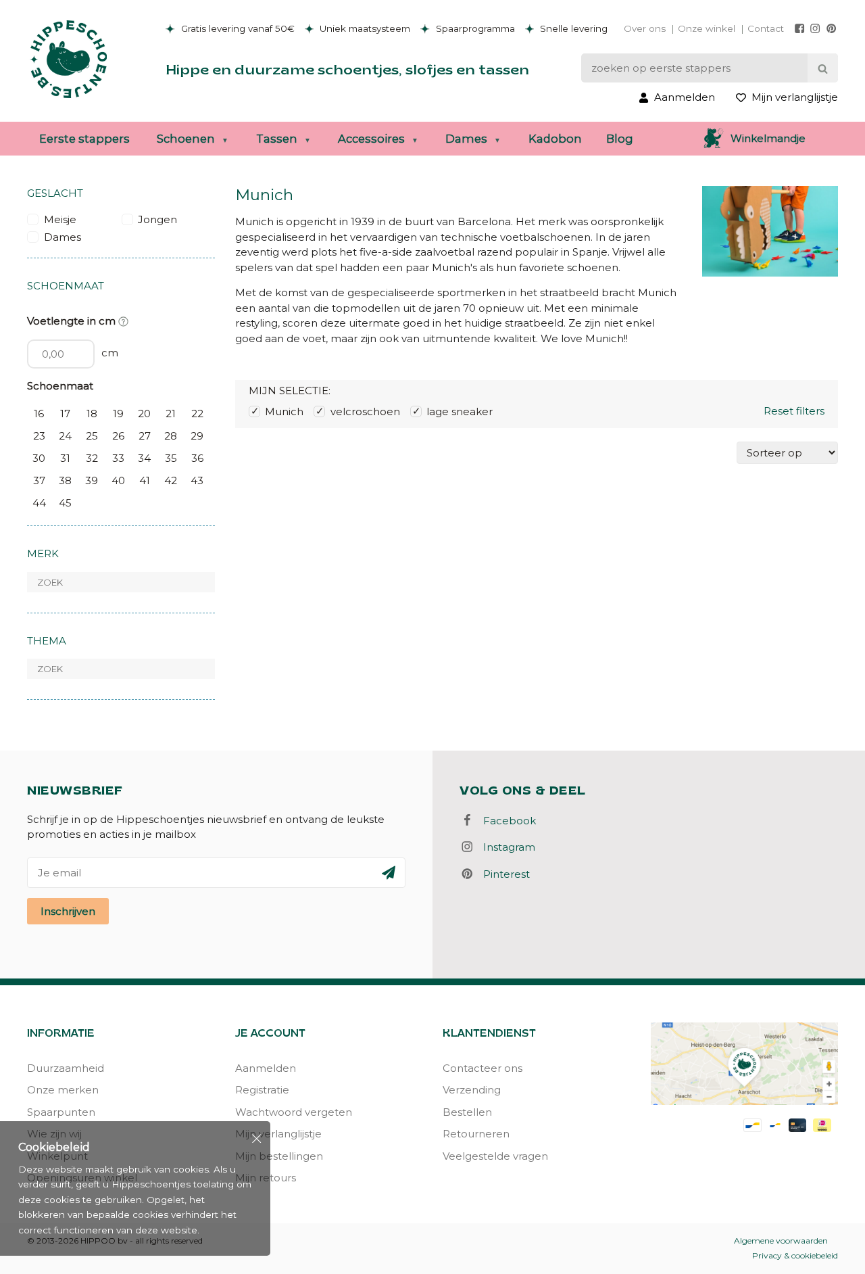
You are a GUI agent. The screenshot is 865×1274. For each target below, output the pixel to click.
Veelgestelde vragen (495, 1156)
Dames (466, 138)
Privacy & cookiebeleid (795, 1255)
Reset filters (794, 410)
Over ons (645, 28)
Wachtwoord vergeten (293, 1112)
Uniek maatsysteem (363, 28)
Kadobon (555, 138)
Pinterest (502, 874)
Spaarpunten (61, 1112)
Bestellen (467, 1112)
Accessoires (371, 138)
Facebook (505, 820)
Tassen (276, 138)
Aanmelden (265, 1068)
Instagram (505, 847)
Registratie (262, 1089)
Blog (619, 138)
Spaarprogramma (474, 28)
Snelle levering (572, 28)
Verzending (472, 1089)
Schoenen (186, 138)
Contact (765, 28)
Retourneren (476, 1133)
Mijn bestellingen (279, 1156)
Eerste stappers (84, 138)
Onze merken (63, 1089)
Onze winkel (706, 28)
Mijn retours (265, 1177)
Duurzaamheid (65, 1068)
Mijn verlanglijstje (278, 1133)
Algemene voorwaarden (781, 1240)
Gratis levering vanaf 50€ (236, 28)
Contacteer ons (482, 1068)
